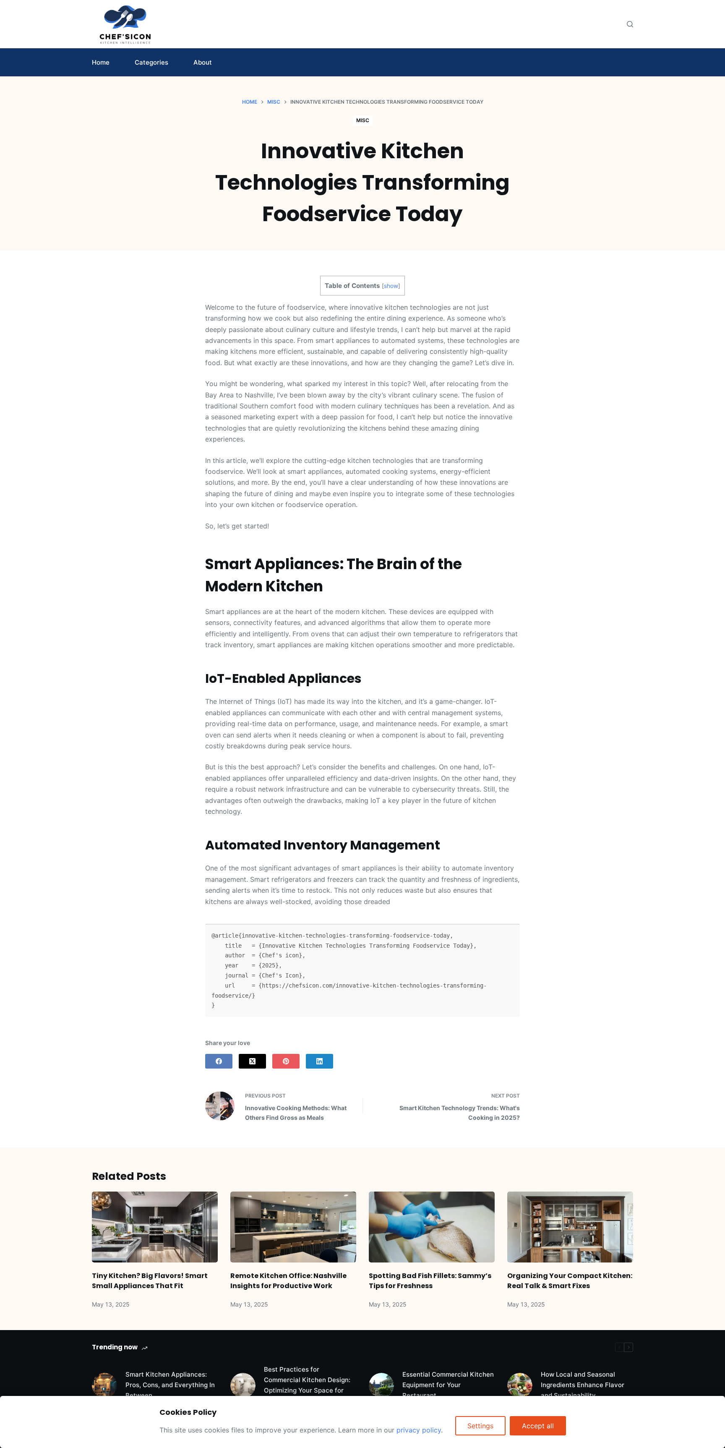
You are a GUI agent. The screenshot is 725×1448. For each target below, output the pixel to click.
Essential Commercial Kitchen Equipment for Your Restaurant (448, 1384)
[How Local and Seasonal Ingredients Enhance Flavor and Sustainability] (519, 1385)
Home (101, 62)
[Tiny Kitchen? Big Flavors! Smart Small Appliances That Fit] (155, 1227)
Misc (362, 120)
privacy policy (418, 1430)
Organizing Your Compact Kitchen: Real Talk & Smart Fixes (569, 1281)
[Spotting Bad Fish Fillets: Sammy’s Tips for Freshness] (432, 1227)
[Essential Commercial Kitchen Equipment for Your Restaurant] (381, 1385)
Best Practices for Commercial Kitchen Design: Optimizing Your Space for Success (307, 1384)
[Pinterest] (286, 1061)
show (391, 285)
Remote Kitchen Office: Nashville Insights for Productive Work (288, 1281)
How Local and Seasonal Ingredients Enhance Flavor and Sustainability (582, 1384)
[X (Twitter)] (252, 1061)
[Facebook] (218, 1061)
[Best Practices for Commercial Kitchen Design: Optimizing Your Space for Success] (243, 1385)
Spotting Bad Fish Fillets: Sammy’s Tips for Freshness (430, 1281)
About (202, 62)
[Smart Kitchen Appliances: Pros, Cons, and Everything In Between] (104, 1385)
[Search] (630, 24)
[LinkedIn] (319, 1061)
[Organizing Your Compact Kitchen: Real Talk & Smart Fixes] (570, 1227)
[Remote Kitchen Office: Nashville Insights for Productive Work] (293, 1227)
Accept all (538, 1426)
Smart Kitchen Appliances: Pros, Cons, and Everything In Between (170, 1384)
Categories (151, 62)
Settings (480, 1426)
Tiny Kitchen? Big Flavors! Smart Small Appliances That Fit (150, 1281)
